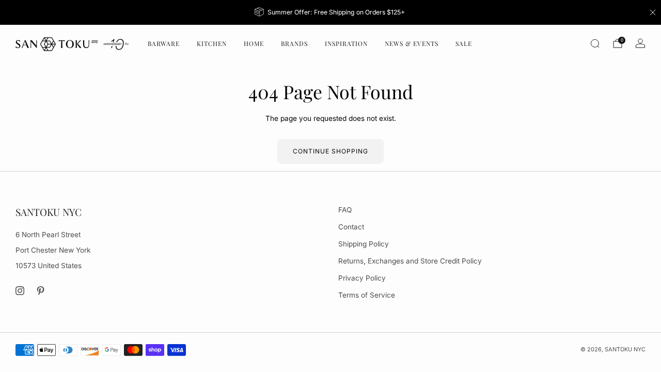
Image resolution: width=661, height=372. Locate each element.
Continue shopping (330, 151)
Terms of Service (366, 295)
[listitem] (331, 12)
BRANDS (294, 43)
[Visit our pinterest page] (41, 290)
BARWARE (164, 43)
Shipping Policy (363, 244)
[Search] (595, 43)
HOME (254, 43)
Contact (351, 227)
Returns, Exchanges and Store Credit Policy (410, 261)
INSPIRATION (346, 43)
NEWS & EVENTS (411, 43)
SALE (463, 43)
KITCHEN (212, 43)
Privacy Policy (362, 278)
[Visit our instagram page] (19, 290)
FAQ (345, 210)
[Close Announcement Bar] (652, 12)
